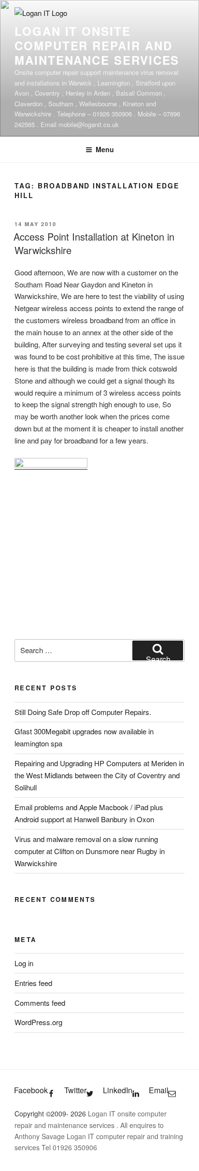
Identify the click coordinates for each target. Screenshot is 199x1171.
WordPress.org (38, 1022)
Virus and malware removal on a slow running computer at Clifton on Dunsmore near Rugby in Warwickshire (89, 851)
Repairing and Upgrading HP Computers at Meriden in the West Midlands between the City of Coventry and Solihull (99, 775)
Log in (23, 963)
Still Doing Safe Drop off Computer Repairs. (82, 712)
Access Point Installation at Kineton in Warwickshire (94, 243)
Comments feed (39, 1003)
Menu (105, 149)
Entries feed (33, 983)
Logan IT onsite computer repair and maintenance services (96, 45)
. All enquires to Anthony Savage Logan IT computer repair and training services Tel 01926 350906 (98, 1136)
